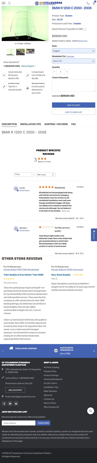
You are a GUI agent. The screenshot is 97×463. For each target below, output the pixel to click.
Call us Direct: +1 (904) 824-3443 (19, 378)
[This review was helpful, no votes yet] (76, 253)
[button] (90, 410)
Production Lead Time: (62, 23)
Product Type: (58, 15)
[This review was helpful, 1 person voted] (77, 218)
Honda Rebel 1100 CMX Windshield (21, 269)
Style (55, 46)
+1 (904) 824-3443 (12, 66)
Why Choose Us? (51, 406)
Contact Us (49, 399)
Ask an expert (15, 390)
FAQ (73, 124)
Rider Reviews (50, 391)
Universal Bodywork (53, 379)
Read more (82, 40)
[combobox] (24, 174)
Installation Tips (30, 124)
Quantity (56, 67)
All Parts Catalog (51, 367)
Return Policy (50, 402)
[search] (9, 3)
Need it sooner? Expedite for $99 (67, 29)
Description (9, 124)
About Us (48, 395)
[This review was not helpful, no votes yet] (81, 218)
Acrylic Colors (50, 383)
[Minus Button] (54, 71)
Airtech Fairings (51, 375)
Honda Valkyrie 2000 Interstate (67, 269)
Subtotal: (56, 95)
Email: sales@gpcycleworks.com (20, 396)
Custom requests (60, 77)
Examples (70, 56)
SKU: (54, 19)
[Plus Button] (67, 71)
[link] (88, 3)
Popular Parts (50, 371)
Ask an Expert (27, 66)
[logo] (49, 3)
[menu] (3, 3)
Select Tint (57, 61)
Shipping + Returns (56, 124)
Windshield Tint (63, 56)
